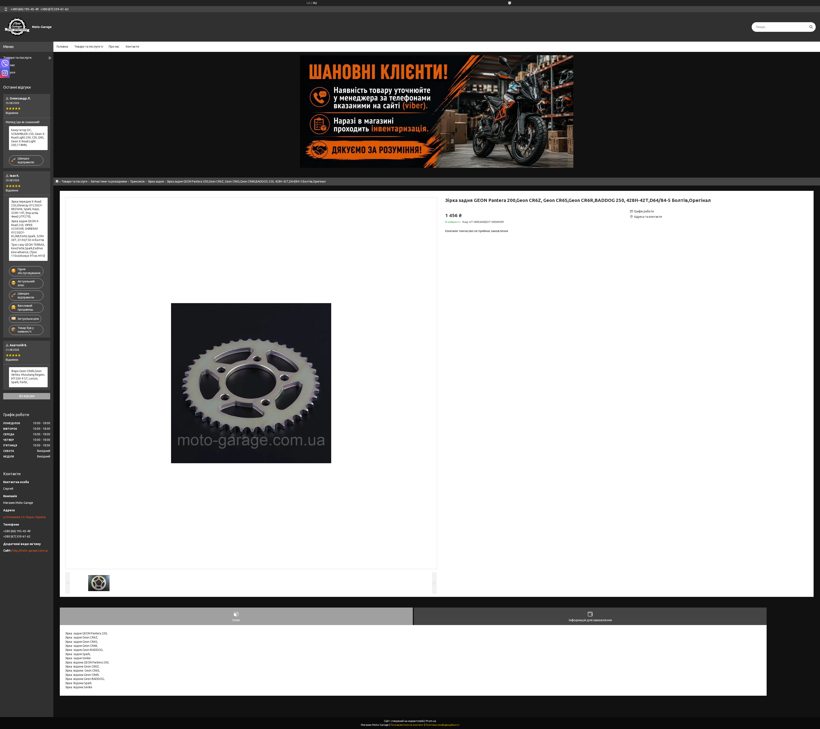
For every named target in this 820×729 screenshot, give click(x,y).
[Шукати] (811, 27)
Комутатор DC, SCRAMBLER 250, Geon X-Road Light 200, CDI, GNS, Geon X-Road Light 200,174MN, (28, 137)
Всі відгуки (26, 396)
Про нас (114, 46)
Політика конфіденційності (442, 724)
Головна (62, 46)
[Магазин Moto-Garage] (17, 26)
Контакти (132, 46)
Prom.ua (431, 721)
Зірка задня (156, 181)
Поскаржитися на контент (407, 724)
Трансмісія (137, 181)
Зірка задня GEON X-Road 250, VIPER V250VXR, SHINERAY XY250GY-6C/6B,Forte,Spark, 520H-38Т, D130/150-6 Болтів (28, 230)
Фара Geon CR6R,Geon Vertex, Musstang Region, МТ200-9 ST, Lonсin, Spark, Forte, (28, 376)
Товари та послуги (87, 46)
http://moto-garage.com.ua (30, 550)
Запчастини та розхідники (109, 181)
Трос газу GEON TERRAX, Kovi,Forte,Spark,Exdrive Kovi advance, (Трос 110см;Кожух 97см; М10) (28, 250)
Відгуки (9, 72)
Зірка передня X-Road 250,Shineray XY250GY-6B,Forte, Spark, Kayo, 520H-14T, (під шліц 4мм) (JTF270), (27, 209)
